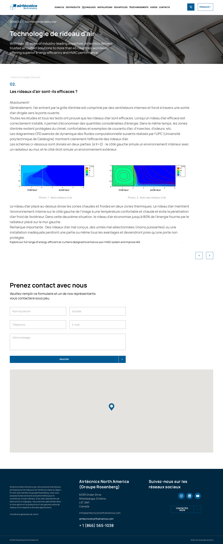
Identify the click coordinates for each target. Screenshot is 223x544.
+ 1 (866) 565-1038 (96, 525)
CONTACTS (164, 7)
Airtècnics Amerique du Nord (202, 540)
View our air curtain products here (161, 242)
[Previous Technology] (199, 255)
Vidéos (153, 7)
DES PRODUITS (73, 7)
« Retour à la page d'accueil (25, 77)
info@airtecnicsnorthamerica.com (100, 513)
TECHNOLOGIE (89, 7)
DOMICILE (59, 7)
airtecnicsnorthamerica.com (96, 518)
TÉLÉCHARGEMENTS (138, 7)
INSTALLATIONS (104, 7)
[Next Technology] (209, 255)
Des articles (120, 7)
